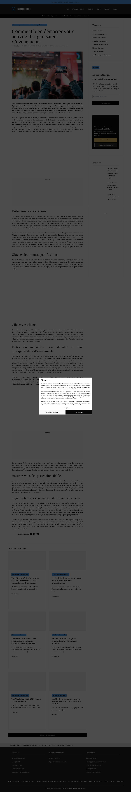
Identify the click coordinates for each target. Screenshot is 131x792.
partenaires (49, 383)
